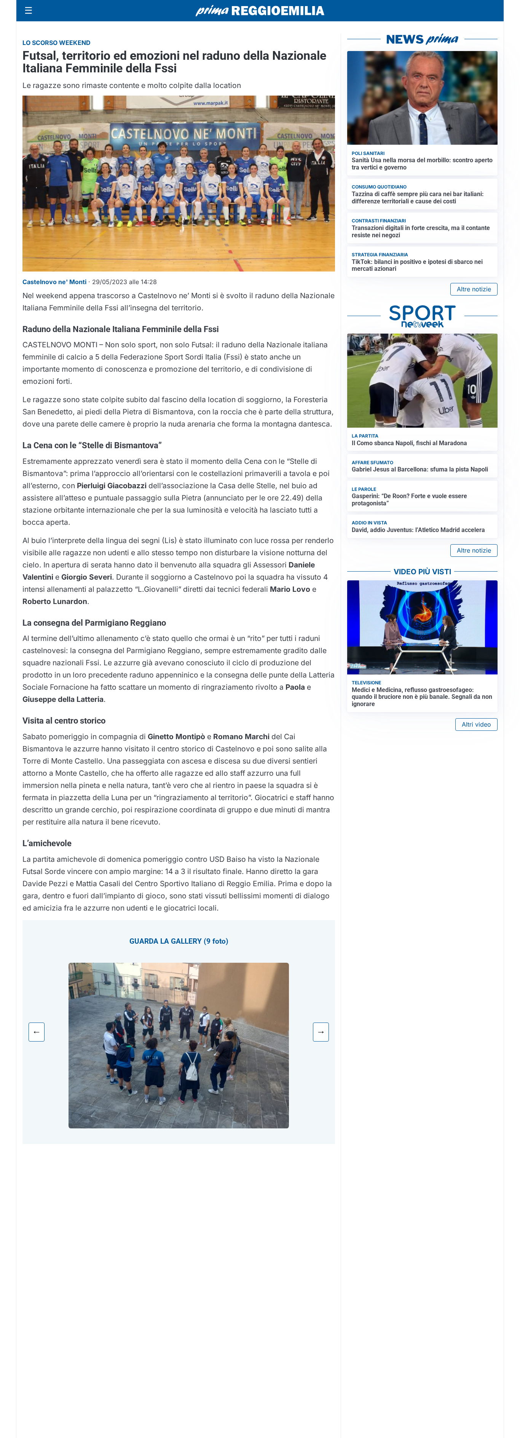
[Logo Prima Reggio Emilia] (260, 10)
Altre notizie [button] (474, 289)
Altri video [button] (476, 724)
